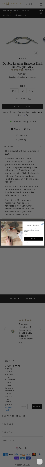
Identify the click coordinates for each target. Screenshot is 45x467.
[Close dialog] (42, 223)
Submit (33, 239)
